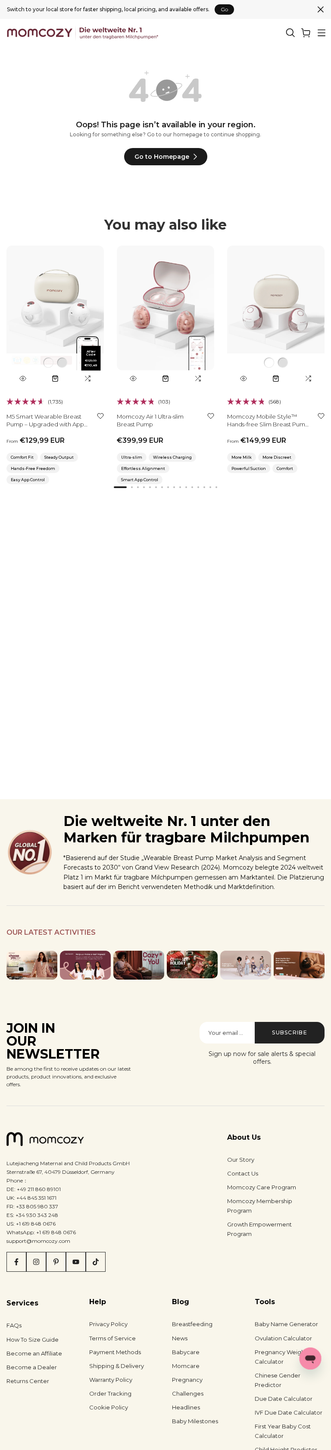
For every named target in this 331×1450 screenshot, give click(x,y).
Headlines (186, 1407)
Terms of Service (112, 1338)
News (179, 1338)
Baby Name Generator (286, 1324)
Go (224, 9)
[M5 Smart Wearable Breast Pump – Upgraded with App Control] (55, 316)
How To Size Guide (32, 1339)
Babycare (186, 1352)
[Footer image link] (31, 965)
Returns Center (27, 1381)
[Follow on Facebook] (16, 1262)
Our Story (240, 1159)
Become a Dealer (31, 1367)
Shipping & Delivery (116, 1365)
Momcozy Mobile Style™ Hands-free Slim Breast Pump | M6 (268, 424)
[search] (290, 33)
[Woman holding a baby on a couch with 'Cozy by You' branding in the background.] (138, 965)
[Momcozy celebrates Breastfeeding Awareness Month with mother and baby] (299, 965)
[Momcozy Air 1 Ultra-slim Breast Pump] (165, 316)
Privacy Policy (108, 1324)
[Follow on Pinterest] (56, 1262)
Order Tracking (110, 1393)
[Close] (320, 9)
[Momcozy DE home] (83, 33)
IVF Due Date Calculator (288, 1412)
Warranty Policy (110, 1379)
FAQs (14, 1325)
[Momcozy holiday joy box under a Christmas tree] (192, 964)
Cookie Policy (108, 1407)
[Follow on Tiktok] (96, 1262)
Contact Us (242, 1173)
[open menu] (321, 33)
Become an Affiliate (34, 1353)
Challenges (187, 1393)
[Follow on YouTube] (76, 1262)
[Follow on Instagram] (36, 1262)
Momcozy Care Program (261, 1187)
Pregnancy (187, 1379)
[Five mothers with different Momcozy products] (245, 965)
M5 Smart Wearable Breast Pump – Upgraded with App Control (45, 424)
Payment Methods (115, 1352)
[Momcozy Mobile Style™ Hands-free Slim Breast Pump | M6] (276, 316)
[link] (306, 33)
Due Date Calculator (283, 1398)
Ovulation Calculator (283, 1338)
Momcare (186, 1365)
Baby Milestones (195, 1421)
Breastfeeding (192, 1324)
